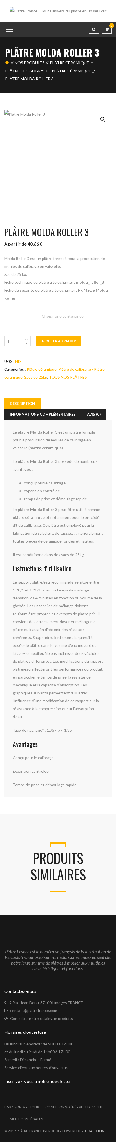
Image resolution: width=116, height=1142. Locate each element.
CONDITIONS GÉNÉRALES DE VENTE (74, 1107)
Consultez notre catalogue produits (41, 1018)
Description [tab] (22, 403)
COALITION (94, 1131)
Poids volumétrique (20, 313)
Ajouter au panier (58, 341)
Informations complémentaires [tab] (43, 414)
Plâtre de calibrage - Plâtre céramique (48, 70)
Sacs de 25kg (35, 377)
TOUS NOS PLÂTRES (68, 377)
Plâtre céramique (69, 62)
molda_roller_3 (90, 282)
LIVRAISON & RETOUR (21, 1107)
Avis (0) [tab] (94, 414)
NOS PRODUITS (29, 62)
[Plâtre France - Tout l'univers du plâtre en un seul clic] (58, 10)
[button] (103, 119)
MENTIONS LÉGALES (26, 1119)
